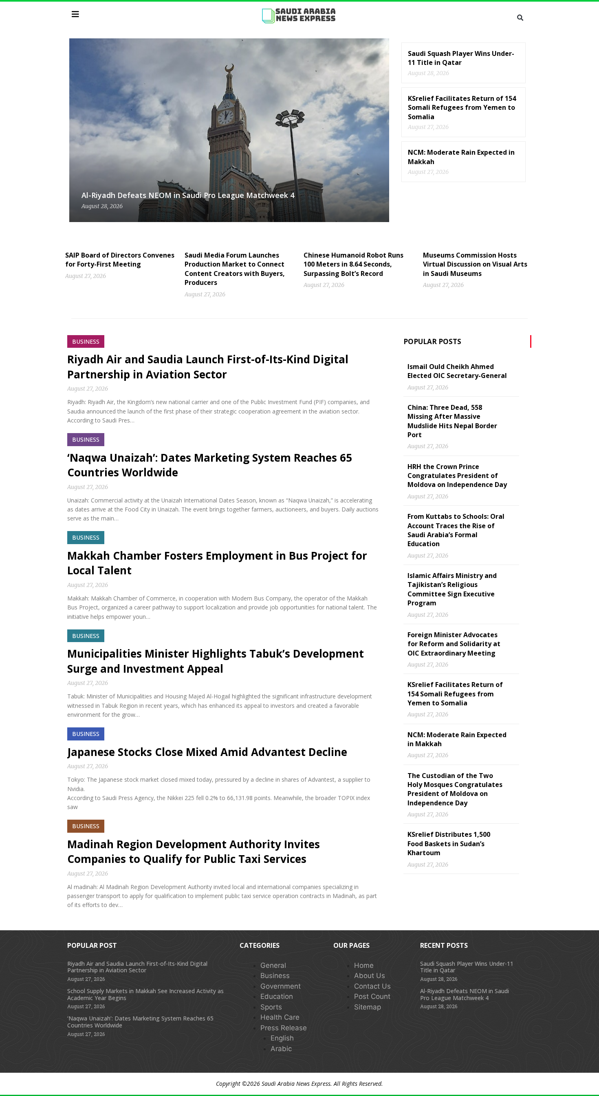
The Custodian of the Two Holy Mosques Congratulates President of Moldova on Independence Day (454, 789)
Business (275, 976)
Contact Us (372, 986)
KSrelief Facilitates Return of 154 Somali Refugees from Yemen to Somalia (462, 107)
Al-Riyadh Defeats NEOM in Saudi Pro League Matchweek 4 (187, 195)
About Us (369, 976)
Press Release (283, 1028)
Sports (271, 1007)
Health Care (280, 1017)
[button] (520, 18)
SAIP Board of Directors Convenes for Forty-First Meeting (119, 260)
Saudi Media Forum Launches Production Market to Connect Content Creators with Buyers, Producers (235, 269)
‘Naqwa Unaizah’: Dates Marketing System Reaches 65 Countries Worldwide (140, 1021)
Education (276, 996)
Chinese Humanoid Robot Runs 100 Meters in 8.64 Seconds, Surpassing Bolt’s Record (353, 264)
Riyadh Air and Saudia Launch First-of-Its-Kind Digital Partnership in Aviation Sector (207, 366)
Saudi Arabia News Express (296, 1083)
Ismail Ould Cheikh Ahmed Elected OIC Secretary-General (457, 371)
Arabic (281, 1049)
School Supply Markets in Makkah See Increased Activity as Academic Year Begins (145, 994)
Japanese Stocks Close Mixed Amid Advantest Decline (207, 752)
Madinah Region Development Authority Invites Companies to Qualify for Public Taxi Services (193, 851)
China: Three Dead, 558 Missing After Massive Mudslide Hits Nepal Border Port (452, 421)
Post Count (372, 996)
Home (364, 965)
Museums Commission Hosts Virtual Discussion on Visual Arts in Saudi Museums (475, 264)
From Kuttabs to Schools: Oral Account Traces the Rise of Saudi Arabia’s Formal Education (455, 530)
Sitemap (367, 1007)
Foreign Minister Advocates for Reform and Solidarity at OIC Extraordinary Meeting (453, 644)
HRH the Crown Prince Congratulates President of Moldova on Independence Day (457, 475)
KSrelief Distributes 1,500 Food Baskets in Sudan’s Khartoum (448, 843)
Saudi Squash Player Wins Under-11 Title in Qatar (461, 58)
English (282, 1038)
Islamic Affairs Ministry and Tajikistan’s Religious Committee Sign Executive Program (452, 589)
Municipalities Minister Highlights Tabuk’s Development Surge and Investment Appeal (215, 661)
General (273, 965)
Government (280, 986)
